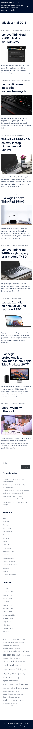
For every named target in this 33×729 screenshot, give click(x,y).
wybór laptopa (6, 703)
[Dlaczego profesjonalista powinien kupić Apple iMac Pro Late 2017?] (16, 376)
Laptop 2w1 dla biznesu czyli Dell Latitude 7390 (13, 306)
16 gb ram (11, 642)
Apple (14, 350)
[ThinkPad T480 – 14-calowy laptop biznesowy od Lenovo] (16, 163)
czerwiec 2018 (8, 628)
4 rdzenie (9, 640)
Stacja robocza (8, 697)
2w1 (4, 640)
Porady (5, 571)
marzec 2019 (7, 598)
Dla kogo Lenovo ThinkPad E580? (12, 199)
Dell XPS (6, 538)
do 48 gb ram (17, 658)
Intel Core (8, 673)
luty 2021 (6, 588)
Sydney (22, 726)
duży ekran (21, 661)
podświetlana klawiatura (8, 691)
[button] (27, 6)
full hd (19, 669)
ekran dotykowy (9, 670)
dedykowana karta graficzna (16, 651)
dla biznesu (9, 654)
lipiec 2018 (6, 625)
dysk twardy (18, 665)
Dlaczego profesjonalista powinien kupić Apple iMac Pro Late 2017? (16, 359)
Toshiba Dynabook (18, 403)
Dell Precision (7, 531)
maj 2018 (6, 632)
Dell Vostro (6, 535)
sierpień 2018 (7, 622)
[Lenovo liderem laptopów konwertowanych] (16, 105)
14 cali (23, 640)
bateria (16, 642)
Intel (25, 670)
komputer (7, 677)
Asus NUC (6, 521)
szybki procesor (11, 700)
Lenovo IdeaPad (8, 558)
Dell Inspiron (7, 525)
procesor (17, 691)
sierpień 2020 (7, 595)
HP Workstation (8, 551)
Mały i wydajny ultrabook (11, 409)
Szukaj (5, 463)
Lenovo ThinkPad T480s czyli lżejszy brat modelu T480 (14, 253)
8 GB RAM (16, 640)
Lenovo (15, 30)
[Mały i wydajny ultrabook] (16, 425)
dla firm (19, 655)
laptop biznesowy (10, 681)
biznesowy (7, 645)
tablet (22, 700)
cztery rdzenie (16, 645)
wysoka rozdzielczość (9, 706)
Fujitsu (5, 541)
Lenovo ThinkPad (24, 30)
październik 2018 (9, 615)
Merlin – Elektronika (10, 2)
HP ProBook (7, 548)
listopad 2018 (7, 612)
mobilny (4, 688)
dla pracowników (8, 658)
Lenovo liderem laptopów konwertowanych (13, 88)
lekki (16, 685)
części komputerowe (11, 648)
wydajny (13, 703)
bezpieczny (21, 642)
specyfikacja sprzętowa (13, 694)
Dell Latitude (16, 298)
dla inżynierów (26, 655)
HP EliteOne (7, 545)
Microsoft (6, 568)
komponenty (20, 674)
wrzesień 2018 (8, 618)
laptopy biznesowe (8, 684)
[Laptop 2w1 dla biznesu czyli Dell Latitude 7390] (16, 321)
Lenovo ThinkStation (10, 565)
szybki (17, 697)
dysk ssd (8, 665)
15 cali (5, 642)
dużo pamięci (10, 661)
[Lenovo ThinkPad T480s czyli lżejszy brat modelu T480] (16, 270)
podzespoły (23, 688)
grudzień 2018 (8, 608)
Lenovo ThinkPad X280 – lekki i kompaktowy (13, 38)
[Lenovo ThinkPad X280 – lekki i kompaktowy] (16, 54)
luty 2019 (6, 602)
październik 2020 (9, 592)
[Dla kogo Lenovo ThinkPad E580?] (16, 215)
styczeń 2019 (7, 605)
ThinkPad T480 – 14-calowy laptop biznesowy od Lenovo (16, 145)
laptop (16, 677)
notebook (12, 688)
